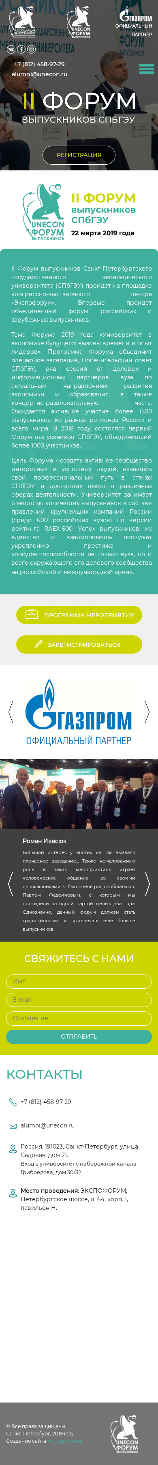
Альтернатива (65, 1441)
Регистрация (79, 155)
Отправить (79, 1036)
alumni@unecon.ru (48, 1125)
